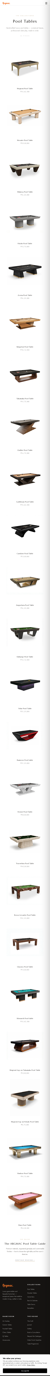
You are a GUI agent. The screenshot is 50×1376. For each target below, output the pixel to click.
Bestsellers (30, 1308)
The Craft (30, 1321)
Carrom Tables (7, 1325)
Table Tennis (31, 1304)
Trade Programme (32, 1344)
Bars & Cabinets (32, 1300)
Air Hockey (6, 1321)
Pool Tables (31, 1289)
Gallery (29, 1329)
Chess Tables (7, 1332)
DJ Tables (5, 1336)
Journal (29, 1325)
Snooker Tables (32, 1293)
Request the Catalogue (34, 1336)
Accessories (6, 1340)
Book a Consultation (33, 1332)
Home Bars (30, 1297)
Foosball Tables (7, 1329)
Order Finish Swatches (34, 1340)
